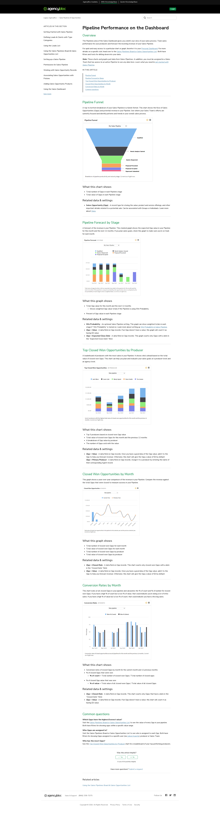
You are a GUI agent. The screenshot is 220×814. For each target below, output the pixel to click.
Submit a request (136, 769)
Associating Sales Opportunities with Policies (59, 77)
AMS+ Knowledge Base (109, 2)
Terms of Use (127, 805)
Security (137, 805)
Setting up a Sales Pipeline (54, 59)
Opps (93, 211)
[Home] (56, 10)
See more (47, 94)
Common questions (92, 90)
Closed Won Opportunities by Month (97, 84)
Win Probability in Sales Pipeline (154, 327)
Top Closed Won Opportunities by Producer (100, 81)
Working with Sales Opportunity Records (60, 70)
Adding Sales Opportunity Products (58, 84)
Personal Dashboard (149, 48)
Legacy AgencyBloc (50, 18)
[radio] (121, 757)
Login (173, 9)
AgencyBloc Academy (90, 2)
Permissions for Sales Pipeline (56, 64)
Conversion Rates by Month (94, 87)
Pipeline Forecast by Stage (94, 78)
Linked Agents (133, 736)
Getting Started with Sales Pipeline (58, 32)
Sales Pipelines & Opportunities (70, 18)
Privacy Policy (115, 805)
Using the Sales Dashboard (55, 89)
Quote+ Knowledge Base (128, 2)
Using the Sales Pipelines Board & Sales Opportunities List (60, 52)
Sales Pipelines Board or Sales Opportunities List (137, 51)
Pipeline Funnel (90, 75)
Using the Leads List (52, 45)
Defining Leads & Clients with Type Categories (58, 39)
